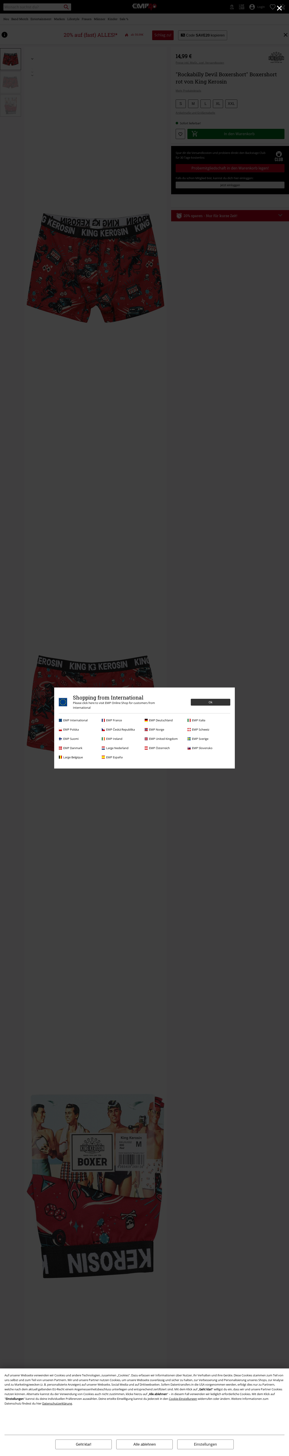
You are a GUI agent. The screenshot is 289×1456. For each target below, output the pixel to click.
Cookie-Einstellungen (183, 1399)
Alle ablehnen (144, 1444)
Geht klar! (83, 1444)
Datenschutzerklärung (57, 1403)
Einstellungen (205, 1444)
